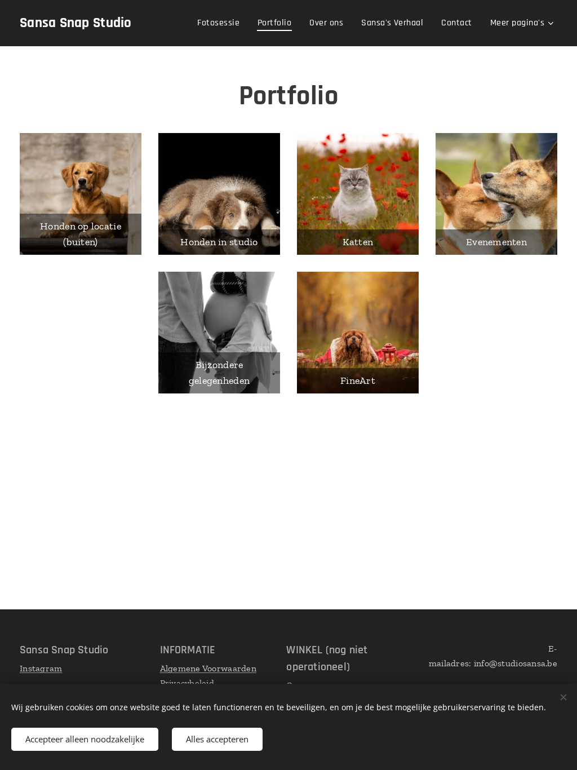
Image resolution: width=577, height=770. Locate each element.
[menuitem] (221, 23)
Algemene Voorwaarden (208, 668)
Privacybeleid (187, 683)
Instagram (41, 668)
